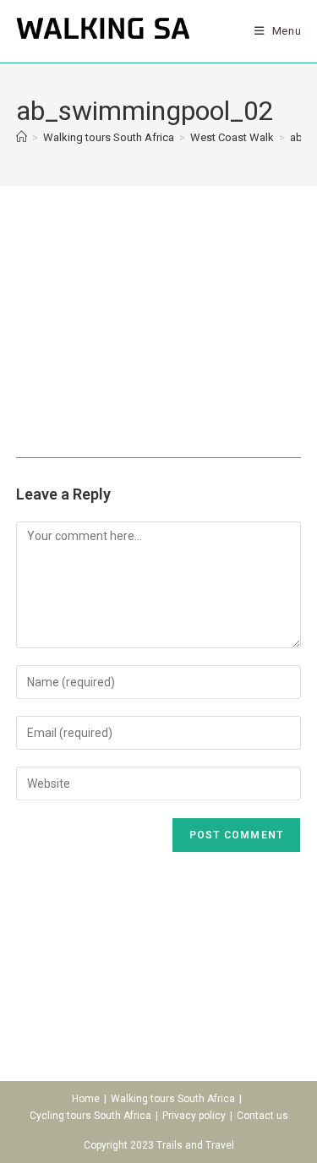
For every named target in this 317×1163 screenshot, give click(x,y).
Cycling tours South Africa (90, 1116)
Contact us (262, 1116)
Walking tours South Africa (173, 1099)
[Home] (21, 137)
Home (86, 1099)
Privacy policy (194, 1116)
